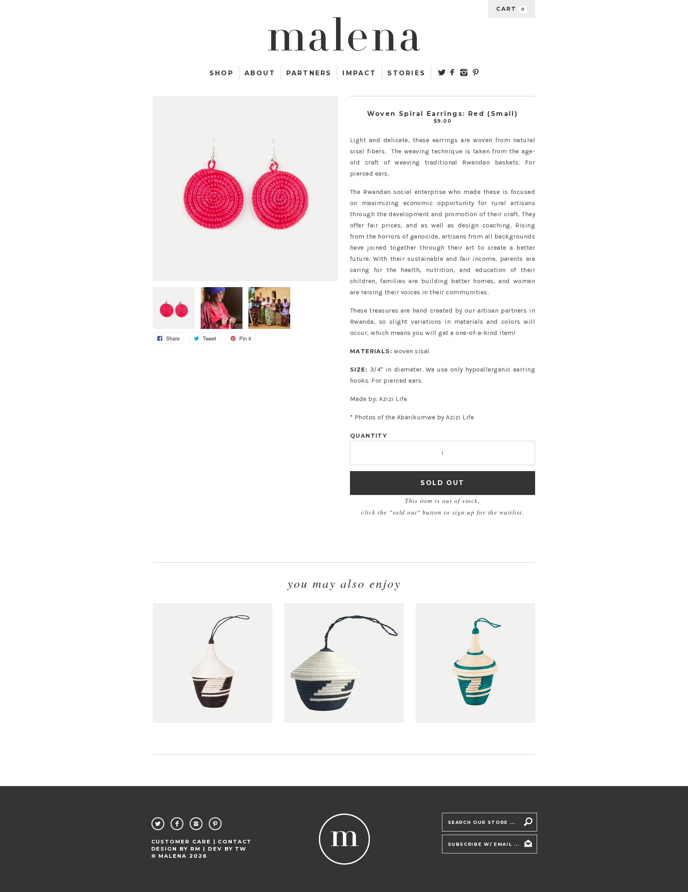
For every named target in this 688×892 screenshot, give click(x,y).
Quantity (368, 435)
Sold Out (442, 483)
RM (195, 848)
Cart (510, 8)
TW (240, 848)
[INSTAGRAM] (464, 72)
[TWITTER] (442, 72)
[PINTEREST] (475, 72)
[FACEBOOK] (452, 72)
